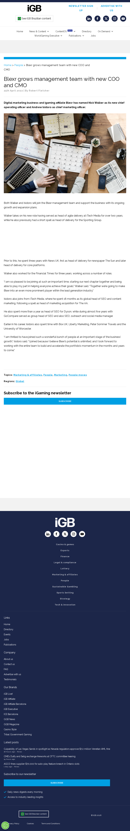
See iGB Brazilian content (34, 18)
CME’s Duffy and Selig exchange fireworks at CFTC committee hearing (39, 756)
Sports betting (65, 593)
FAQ (6, 669)
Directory (86, 31)
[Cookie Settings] (5, 825)
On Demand (104, 31)
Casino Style (10, 729)
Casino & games (65, 544)
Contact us (9, 664)
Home (20, 31)
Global (20, 381)
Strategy (65, 599)
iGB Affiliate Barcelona (15, 704)
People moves (78, 375)
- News (19, 752)
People (18, 65)
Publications (75, 35)
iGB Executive (11, 709)
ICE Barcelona (11, 714)
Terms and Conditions (50, 823)
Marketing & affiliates (27, 375)
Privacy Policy (13, 823)
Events (7, 634)
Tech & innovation (65, 605)
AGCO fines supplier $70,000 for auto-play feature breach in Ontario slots (41, 764)
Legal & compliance (65, 562)
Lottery (65, 568)
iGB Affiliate (9, 699)
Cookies (30, 823)
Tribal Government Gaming (18, 734)
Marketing (60, 375)
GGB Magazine (11, 724)
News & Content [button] (37, 31)
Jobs (93, 35)
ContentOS (63, 31)
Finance (65, 556)
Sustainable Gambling (65, 587)
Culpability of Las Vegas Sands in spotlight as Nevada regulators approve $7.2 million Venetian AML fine (57, 749)
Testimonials (10, 679)
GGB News (9, 719)
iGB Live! (8, 694)
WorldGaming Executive (46, 35)
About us (8, 659)
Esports (65, 550)
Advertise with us (12, 674)
